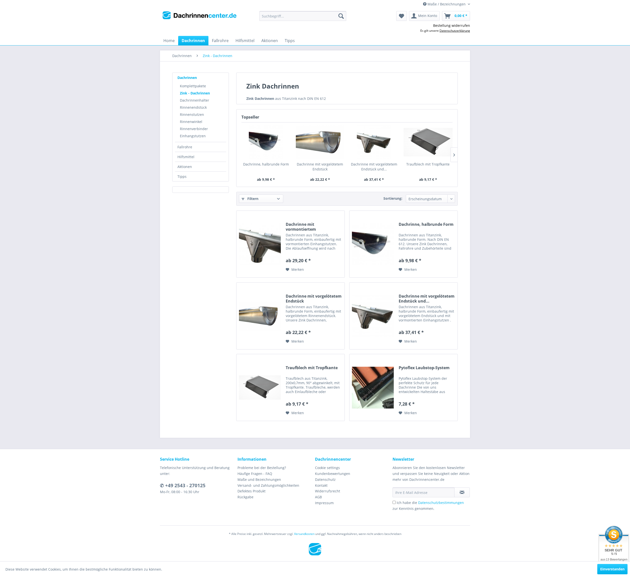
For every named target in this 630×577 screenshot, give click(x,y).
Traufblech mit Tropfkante (428, 164)
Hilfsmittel (185, 156)
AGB (318, 497)
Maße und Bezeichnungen (259, 479)
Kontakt (321, 485)
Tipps (182, 176)
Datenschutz (325, 479)
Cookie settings (327, 467)
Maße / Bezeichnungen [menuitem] (446, 4)
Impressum (324, 503)
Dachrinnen (187, 77)
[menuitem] (302, 16)
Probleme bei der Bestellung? (261, 467)
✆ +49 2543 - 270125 (182, 485)
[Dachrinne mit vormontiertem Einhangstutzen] (260, 244)
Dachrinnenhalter (194, 100)
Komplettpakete (193, 86)
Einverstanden (612, 569)
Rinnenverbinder (194, 128)
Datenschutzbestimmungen (441, 502)
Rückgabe (245, 497)
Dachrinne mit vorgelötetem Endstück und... (374, 166)
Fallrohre (184, 147)
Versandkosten (304, 534)
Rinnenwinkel (191, 121)
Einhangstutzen (193, 136)
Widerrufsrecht (327, 491)
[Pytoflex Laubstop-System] (373, 387)
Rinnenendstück (193, 107)
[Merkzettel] (401, 16)
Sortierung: (392, 198)
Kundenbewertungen (332, 473)
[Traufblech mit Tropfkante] (428, 142)
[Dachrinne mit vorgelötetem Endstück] (320, 142)
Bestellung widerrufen (451, 25)
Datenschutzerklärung (455, 31)
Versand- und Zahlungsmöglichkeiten (268, 485)
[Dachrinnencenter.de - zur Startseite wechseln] (199, 17)
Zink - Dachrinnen (195, 93)
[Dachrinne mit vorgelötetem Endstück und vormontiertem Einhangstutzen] (374, 142)
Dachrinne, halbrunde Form (266, 164)
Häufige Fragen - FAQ (254, 473)
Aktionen (184, 166)
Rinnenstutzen (192, 114)
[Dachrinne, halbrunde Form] (266, 142)
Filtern (252, 198)
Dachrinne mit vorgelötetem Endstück (320, 166)
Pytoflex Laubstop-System (424, 367)
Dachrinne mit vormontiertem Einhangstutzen (301, 227)
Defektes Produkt (251, 491)
